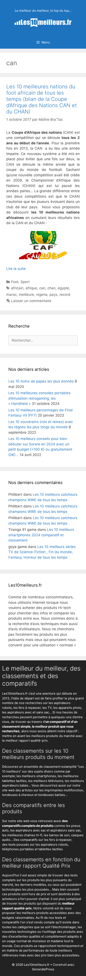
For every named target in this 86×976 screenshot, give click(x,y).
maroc (11, 294)
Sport (25, 282)
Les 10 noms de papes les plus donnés (41, 381)
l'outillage (49, 932)
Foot (14, 282)
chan (51, 288)
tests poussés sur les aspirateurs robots (38, 844)
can (42, 288)
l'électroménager (63, 927)
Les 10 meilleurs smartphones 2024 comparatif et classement (41, 534)
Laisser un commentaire (31, 301)
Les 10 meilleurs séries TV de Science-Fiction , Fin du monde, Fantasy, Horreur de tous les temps (42, 552)
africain (17, 288)
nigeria (41, 294)
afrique (31, 288)
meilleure (26, 294)
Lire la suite (16, 269)
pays (53, 294)
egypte (63, 288)
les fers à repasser (27, 708)
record (64, 294)
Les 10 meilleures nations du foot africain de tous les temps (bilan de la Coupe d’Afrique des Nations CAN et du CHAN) (41, 99)
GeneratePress (43, 969)
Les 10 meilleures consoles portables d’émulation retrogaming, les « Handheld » (39, 398)
